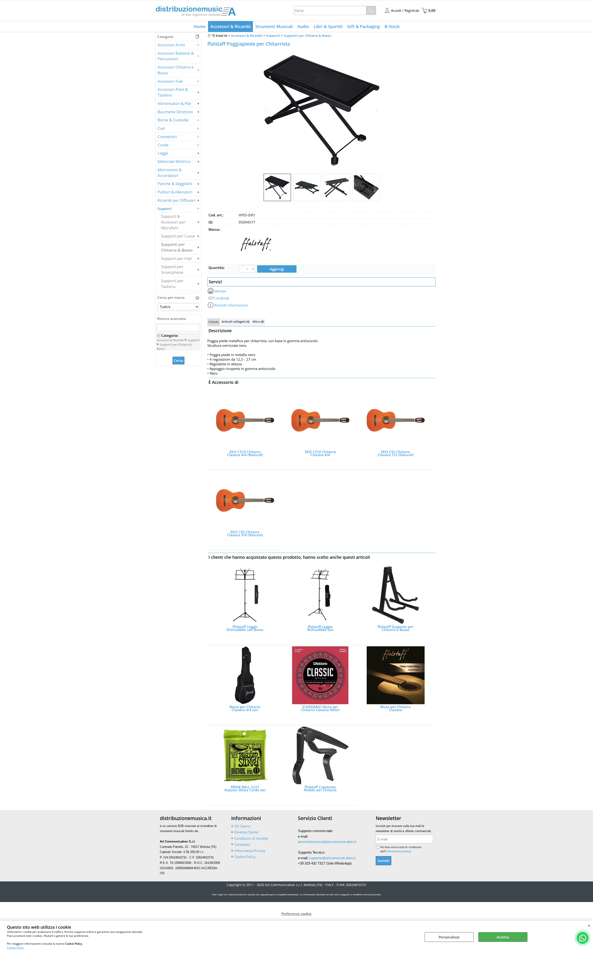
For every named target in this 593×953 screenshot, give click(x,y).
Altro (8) (258, 321)
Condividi (221, 298)
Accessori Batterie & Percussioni (176, 56)
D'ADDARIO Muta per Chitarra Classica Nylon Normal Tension (320, 708)
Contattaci (242, 844)
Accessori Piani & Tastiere (173, 92)
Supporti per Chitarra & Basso (176, 247)
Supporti (165, 208)
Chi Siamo (242, 826)
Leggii (163, 153)
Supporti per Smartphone (172, 269)
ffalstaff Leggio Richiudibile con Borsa (245, 628)
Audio (303, 26)
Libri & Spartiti (328, 26)
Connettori (167, 136)
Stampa (220, 291)
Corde (163, 145)
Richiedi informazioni (231, 305)
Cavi (161, 128)
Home (200, 26)
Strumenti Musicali (274, 26)
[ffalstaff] (256, 260)
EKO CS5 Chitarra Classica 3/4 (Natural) (245, 533)
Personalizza (449, 937)
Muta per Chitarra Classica (395, 708)
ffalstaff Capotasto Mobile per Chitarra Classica (320, 789)
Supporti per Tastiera (172, 283)
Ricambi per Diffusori (176, 200)
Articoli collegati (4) (235, 321)
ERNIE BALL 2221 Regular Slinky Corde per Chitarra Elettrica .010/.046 (245, 789)
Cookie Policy (15, 948)
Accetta (503, 937)
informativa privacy (398, 851)
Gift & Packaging (363, 26)
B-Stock (392, 26)
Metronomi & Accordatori (170, 172)
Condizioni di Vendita (251, 838)
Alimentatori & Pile (174, 103)
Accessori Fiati (170, 81)
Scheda (213, 322)
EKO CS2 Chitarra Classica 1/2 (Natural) (395, 453)
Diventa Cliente (246, 832)
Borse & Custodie (173, 120)
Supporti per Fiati (176, 258)
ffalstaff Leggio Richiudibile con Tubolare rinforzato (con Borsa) (320, 628)
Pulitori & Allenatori (175, 192)
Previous (267, 187)
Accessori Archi (171, 44)
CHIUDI (589, 925)
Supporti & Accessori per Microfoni (173, 222)
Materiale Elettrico (174, 161)
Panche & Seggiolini (175, 183)
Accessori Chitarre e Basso (176, 70)
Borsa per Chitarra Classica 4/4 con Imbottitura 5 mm (245, 708)
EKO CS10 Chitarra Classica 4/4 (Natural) (245, 453)
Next (376, 187)
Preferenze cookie (296, 913)
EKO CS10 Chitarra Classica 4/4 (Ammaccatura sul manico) (320, 453)
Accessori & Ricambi (230, 26)
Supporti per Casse (178, 236)
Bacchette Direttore (175, 111)
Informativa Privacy (249, 850)
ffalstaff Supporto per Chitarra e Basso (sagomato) (395, 628)
